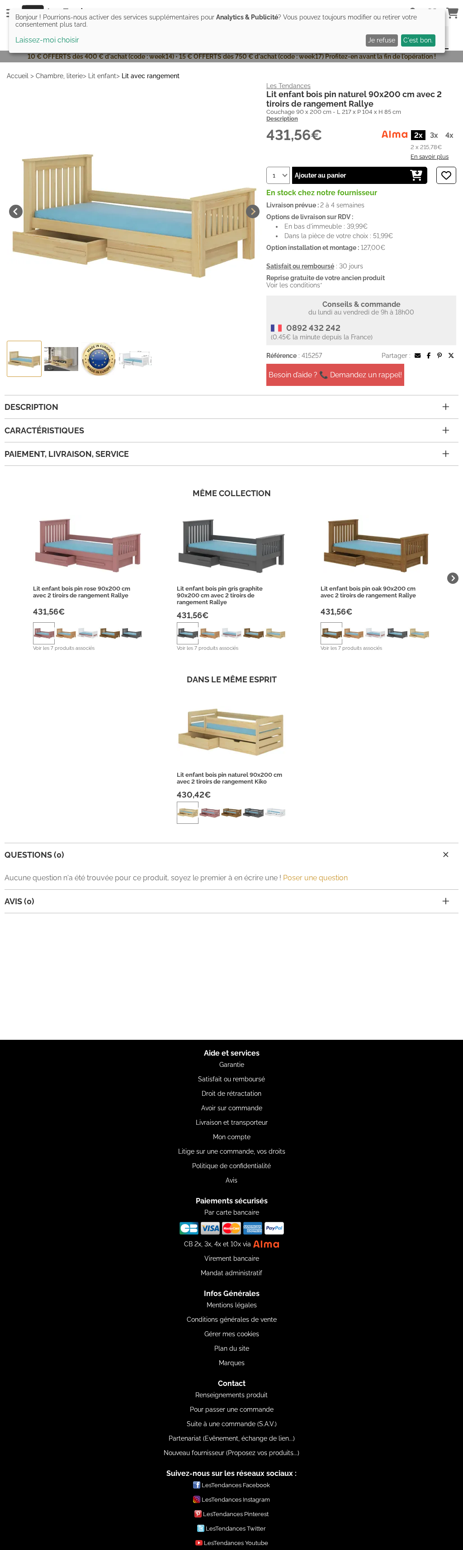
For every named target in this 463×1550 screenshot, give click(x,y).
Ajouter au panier (320, 175)
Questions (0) (34, 855)
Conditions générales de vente (232, 1319)
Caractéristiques (44, 430)
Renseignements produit (231, 1395)
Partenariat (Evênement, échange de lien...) (232, 1438)
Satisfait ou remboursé (231, 1079)
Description (282, 118)
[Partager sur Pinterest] (439, 355)
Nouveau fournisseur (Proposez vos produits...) (231, 1452)
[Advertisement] (231, 976)
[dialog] (227, 31)
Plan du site (231, 1348)
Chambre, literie (59, 76)
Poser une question (315, 878)
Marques (232, 1363)
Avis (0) (19, 901)
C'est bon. (418, 40)
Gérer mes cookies (231, 1334)
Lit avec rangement (151, 76)
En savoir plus (430, 156)
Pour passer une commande (232, 1409)
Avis (231, 1180)
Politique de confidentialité (231, 1166)
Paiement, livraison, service (67, 454)
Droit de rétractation (231, 1093)
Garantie (231, 1064)
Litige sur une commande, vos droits (231, 1151)
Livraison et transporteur (232, 1122)
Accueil (17, 76)
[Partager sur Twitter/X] (451, 355)
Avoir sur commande (231, 1108)
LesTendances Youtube (236, 1543)
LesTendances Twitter (236, 1528)
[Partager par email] (417, 355)
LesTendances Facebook (236, 1485)
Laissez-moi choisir (47, 40)
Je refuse (381, 40)
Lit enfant (102, 76)
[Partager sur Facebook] (429, 355)
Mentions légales (232, 1305)
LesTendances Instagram (236, 1499)
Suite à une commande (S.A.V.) (232, 1424)
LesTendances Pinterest (236, 1514)
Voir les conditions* (294, 285)
